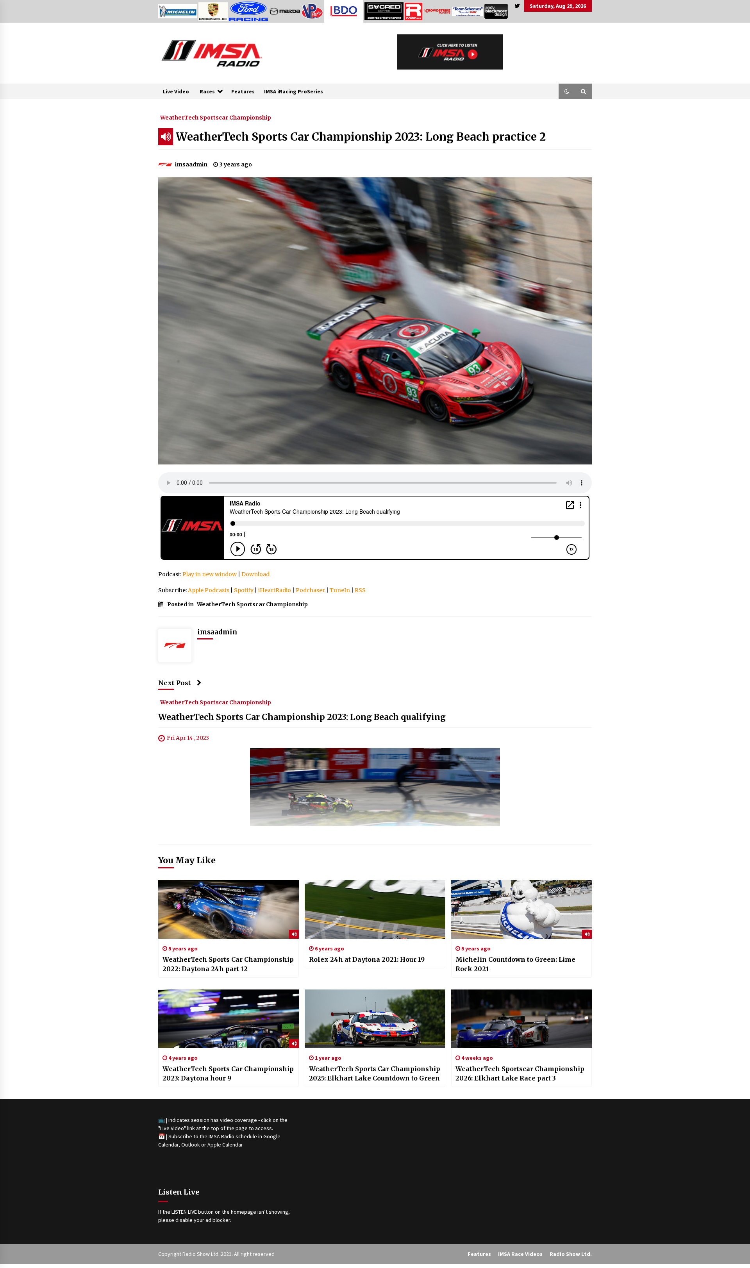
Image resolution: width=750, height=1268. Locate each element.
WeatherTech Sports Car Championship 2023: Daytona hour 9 (228, 1073)
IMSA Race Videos (520, 1253)
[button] (567, 91)
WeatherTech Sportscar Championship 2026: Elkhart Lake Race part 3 (519, 1073)
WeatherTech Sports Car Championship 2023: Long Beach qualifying (302, 717)
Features (243, 91)
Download (255, 574)
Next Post (174, 683)
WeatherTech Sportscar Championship (215, 117)
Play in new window (209, 574)
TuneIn (340, 590)
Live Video (176, 91)
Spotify (244, 590)
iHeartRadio (274, 590)
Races (207, 91)
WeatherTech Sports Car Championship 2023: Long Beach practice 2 (361, 137)
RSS (360, 590)
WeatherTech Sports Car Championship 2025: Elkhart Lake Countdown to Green (374, 1073)
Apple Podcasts (208, 590)
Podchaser (310, 590)
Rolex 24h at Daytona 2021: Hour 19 (367, 959)
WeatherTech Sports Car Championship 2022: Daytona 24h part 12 (228, 964)
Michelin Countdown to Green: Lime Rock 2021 (515, 964)
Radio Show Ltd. (571, 1253)
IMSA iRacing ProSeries (293, 91)
